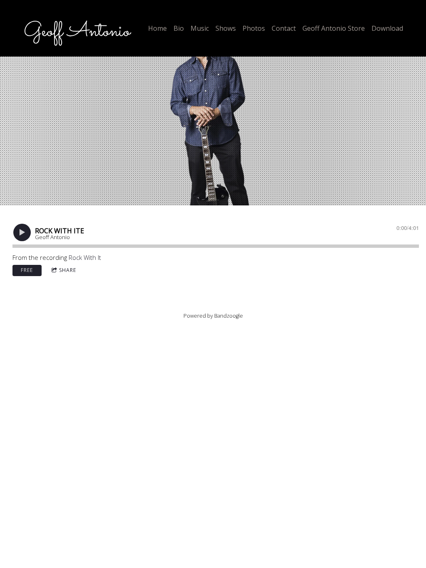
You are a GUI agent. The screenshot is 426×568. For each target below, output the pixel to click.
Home (157, 28)
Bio (178, 28)
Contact (284, 28)
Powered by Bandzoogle (213, 315)
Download (387, 28)
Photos (254, 28)
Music (200, 28)
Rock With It (85, 257)
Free (27, 270)
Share (67, 270)
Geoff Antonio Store (333, 28)
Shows (225, 28)
